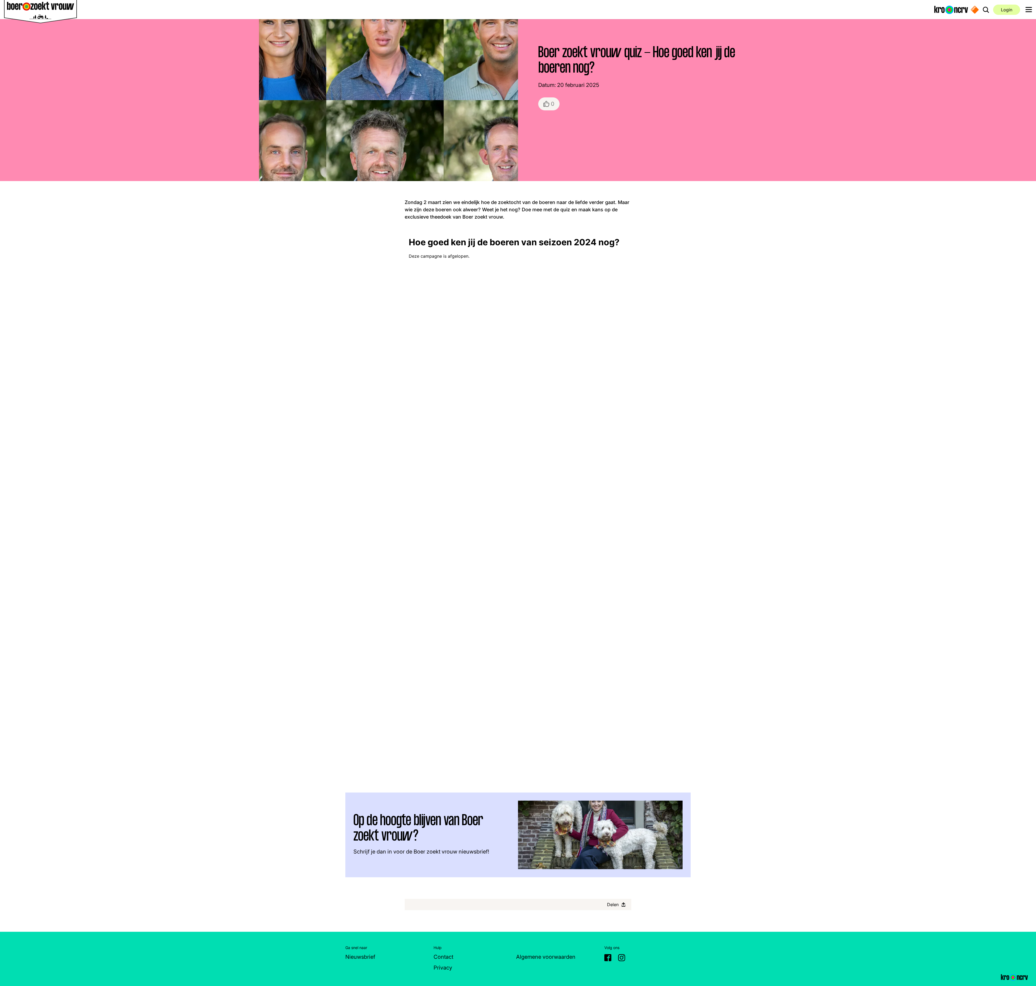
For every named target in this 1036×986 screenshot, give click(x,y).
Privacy (443, 967)
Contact (443, 957)
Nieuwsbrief (360, 957)
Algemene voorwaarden (545, 957)
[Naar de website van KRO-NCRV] (951, 9)
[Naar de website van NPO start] (975, 9)
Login (1006, 9)
